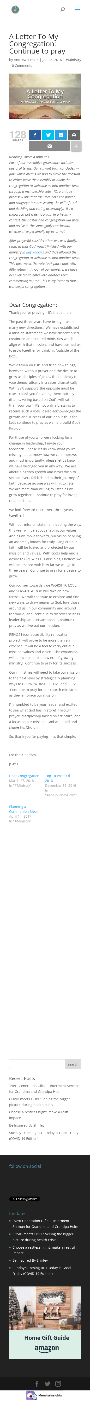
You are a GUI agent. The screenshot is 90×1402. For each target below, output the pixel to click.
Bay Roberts (35, 252)
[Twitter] (48, 135)
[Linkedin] (61, 135)
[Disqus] (45, 981)
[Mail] (49, 146)
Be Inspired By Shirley (26, 1125)
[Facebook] (35, 135)
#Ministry (73, 59)
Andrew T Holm (26, 59)
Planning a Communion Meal (23, 809)
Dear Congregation (24, 775)
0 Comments (22, 65)
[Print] (74, 135)
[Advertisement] (45, 875)
